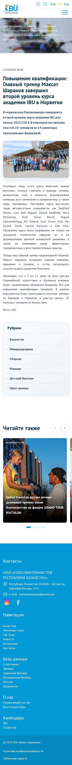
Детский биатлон (21, 378)
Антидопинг (10, 643)
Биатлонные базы (14, 707)
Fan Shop (8, 635)
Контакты (9, 648)
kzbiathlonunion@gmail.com (37, 594)
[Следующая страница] (65, 428)
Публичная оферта (15, 758)
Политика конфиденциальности (23, 751)
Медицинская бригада (17, 677)
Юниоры (15, 368)
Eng (66, 4)
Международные (21, 349)
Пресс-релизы (19, 388)
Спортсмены (11, 664)
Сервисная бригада (15, 673)
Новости (8, 639)
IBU (5, 723)
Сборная (15, 359)
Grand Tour (9, 626)
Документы (10, 686)
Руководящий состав (16, 702)
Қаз (53, 4)
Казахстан (17, 339)
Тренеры (8, 668)
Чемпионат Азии (13, 630)
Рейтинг (8, 682)
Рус (59, 4)
